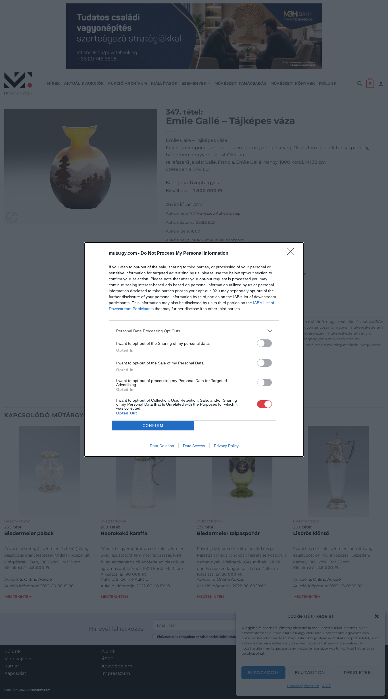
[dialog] (194, 349)
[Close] (292, 253)
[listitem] (194, 331)
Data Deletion (162, 445)
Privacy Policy (226, 445)
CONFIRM (153, 426)
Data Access (194, 445)
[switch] (264, 343)
